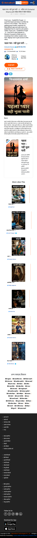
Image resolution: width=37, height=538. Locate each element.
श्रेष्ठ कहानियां (7, 436)
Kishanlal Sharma (9, 47)
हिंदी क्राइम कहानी (22, 408)
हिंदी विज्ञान (27, 406)
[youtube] (16, 514)
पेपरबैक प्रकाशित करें (8, 448)
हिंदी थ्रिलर (28, 401)
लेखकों (5, 443)
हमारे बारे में (6, 417)
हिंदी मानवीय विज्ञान (11, 393)
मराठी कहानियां (7, 489)
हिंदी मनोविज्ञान (20, 393)
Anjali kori (12, 207)
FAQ (5, 429)
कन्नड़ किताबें (7, 475)
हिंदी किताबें (6, 457)
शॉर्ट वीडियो (6, 446)
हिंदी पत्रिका (19, 383)
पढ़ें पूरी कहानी (11, 65)
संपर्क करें (6, 419)
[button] (20, 2)
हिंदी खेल (27, 403)
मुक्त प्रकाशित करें (24, 3)
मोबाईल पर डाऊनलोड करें (16, 68)
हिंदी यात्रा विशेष (10, 386)
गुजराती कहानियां (7, 486)
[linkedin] (20, 514)
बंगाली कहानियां (7, 494)
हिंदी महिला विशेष (22, 47)
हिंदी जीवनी (10, 396)
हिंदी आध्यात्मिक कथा (17, 379)
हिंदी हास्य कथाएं (11, 383)
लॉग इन (32, 3)
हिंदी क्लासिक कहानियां (19, 381)
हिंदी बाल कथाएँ (28, 381)
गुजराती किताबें (7, 460)
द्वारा (9, 207)
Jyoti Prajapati (11, 233)
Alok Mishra (11, 363)
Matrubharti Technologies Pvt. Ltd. (21, 533)
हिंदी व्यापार (20, 403)
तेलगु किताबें (6, 467)
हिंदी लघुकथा (8, 379)
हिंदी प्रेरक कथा (8, 381)
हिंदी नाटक (27, 386)
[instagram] (9, 514)
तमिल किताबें (6, 465)
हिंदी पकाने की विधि (19, 396)
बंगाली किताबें (6, 470)
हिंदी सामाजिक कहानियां (13, 391)
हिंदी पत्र (27, 396)
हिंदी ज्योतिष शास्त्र (19, 406)
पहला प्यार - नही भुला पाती (25, 145)
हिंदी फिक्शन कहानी (27, 379)
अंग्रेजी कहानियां (7, 491)
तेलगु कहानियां (7, 502)
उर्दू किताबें (6, 478)
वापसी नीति (6, 427)
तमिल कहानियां (7, 499)
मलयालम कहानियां (8, 496)
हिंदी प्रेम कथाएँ (13, 388)
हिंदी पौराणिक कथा (10, 401)
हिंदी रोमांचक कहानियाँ (24, 391)
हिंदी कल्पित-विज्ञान (12, 403)
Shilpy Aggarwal (12, 285)
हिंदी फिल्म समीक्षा (23, 398)
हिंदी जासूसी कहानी (23, 388)
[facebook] (5, 514)
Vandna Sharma (12, 259)
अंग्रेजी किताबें (7, 455)
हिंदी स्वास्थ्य (27, 393)
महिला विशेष (23, 58)
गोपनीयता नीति (7, 422)
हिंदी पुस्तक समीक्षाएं (20, 401)
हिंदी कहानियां (7, 484)
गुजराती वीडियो (7, 441)
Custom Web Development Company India (25, 535)
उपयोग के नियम (7, 424)
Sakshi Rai (12, 311)
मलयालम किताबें (7, 472)
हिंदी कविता (26, 383)
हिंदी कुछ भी (13, 408)
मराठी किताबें (6, 462)
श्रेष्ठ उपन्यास (7, 438)
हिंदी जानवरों (10, 406)
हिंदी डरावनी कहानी (14, 398)
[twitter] (13, 514)
